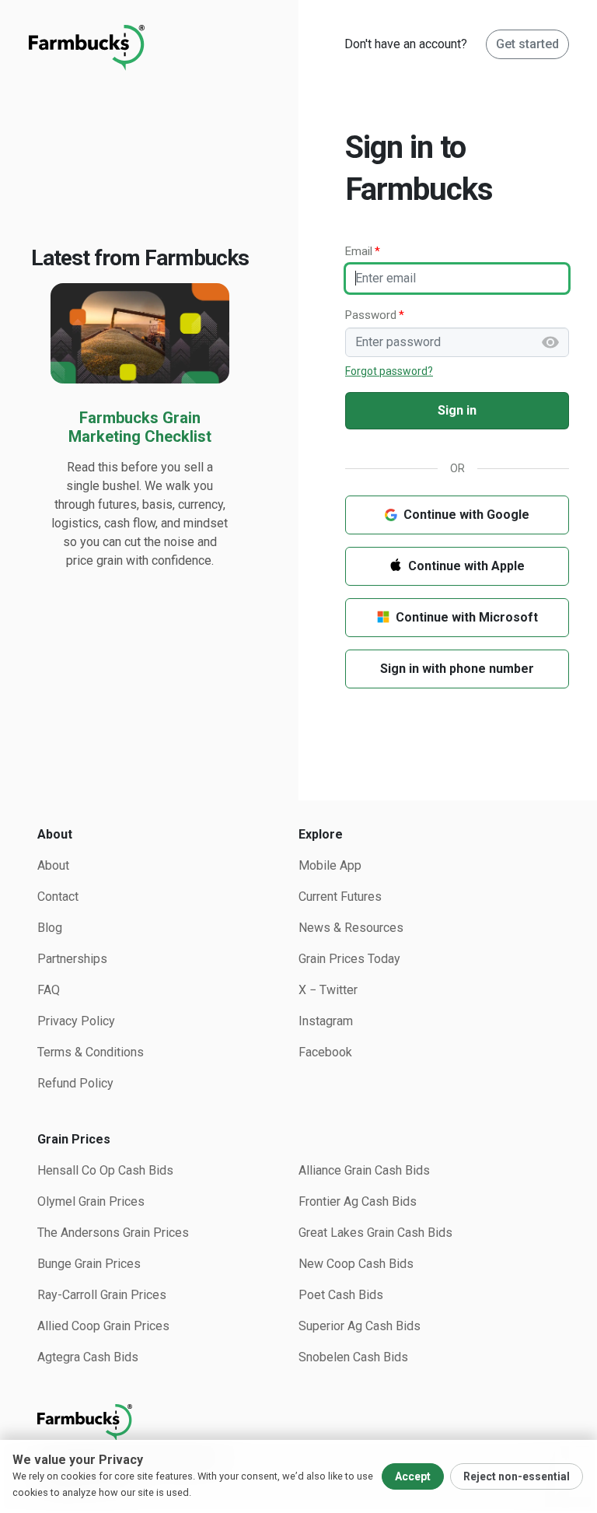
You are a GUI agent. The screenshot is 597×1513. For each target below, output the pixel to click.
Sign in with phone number (457, 668)
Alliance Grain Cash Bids (364, 1170)
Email (358, 251)
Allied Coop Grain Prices (103, 1326)
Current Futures (340, 896)
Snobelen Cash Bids (353, 1357)
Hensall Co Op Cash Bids (105, 1170)
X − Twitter (328, 989)
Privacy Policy (76, 1021)
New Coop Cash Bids (356, 1263)
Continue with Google (466, 514)
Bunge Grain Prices (89, 1263)
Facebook (325, 1052)
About (53, 865)
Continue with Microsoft (467, 617)
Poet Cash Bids (340, 1294)
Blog (49, 927)
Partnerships (72, 958)
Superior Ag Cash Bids (359, 1326)
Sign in (457, 410)
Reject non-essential (516, 1476)
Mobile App (329, 865)
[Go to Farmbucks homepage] (298, 1422)
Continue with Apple (466, 566)
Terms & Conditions (90, 1052)
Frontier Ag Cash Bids (357, 1201)
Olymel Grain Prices (91, 1201)
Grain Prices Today (349, 958)
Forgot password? (389, 371)
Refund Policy (75, 1083)
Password (370, 315)
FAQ (48, 989)
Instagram (325, 1021)
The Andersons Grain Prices (113, 1232)
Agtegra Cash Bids (87, 1357)
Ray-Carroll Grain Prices (101, 1294)
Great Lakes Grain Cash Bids (375, 1232)
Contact (58, 896)
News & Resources (350, 927)
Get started (527, 44)
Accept (413, 1476)
